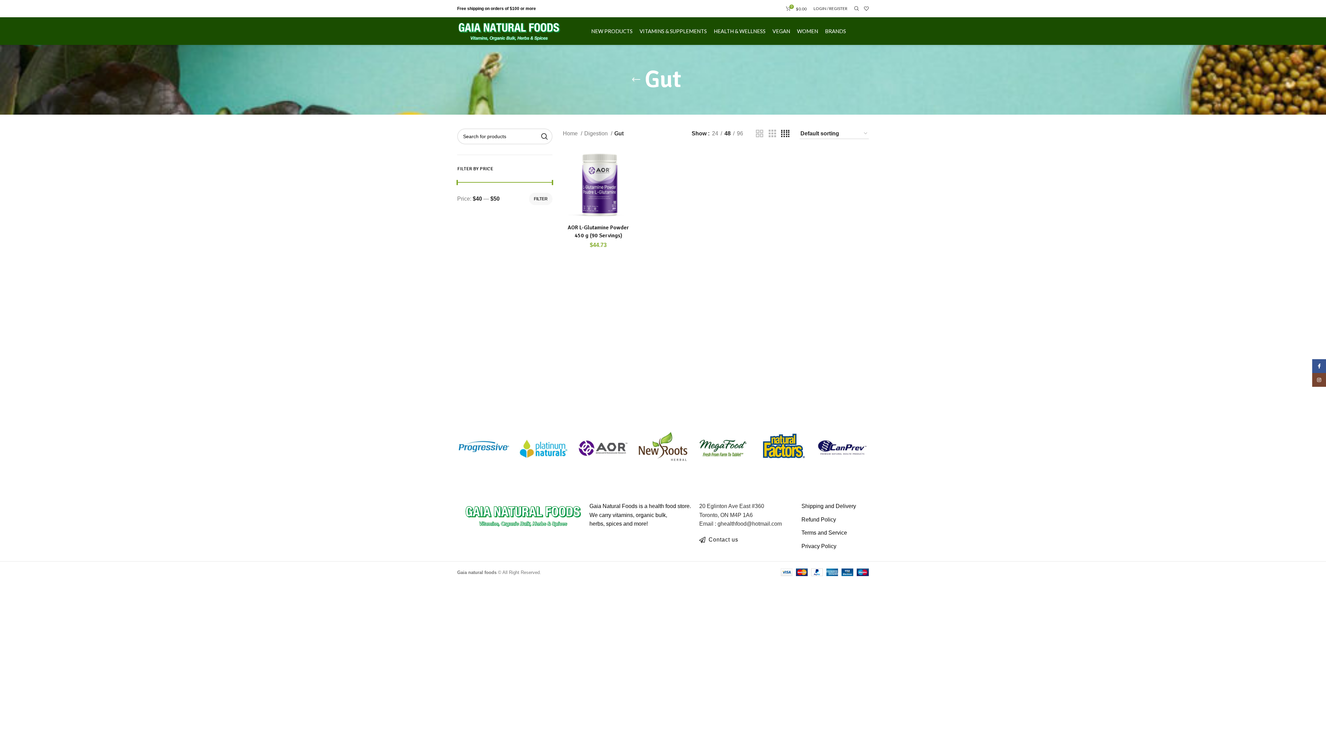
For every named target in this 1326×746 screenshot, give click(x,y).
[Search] (856, 9)
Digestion (596, 133)
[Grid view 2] (759, 134)
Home (571, 133)
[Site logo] (509, 31)
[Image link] (523, 515)
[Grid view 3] (772, 134)
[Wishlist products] (866, 9)
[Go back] (636, 80)
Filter (541, 199)
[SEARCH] (544, 136)
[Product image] (598, 185)
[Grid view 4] (785, 134)
